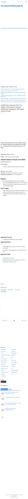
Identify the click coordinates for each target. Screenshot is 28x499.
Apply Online (6, 261)
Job (12, 357)
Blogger (16, 497)
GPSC (2, 357)
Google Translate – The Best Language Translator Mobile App (14, 98)
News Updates (14, 362)
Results (2, 370)
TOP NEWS (3, 376)
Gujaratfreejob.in (15, 494)
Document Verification (5, 355)
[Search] (26, 1)
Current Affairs (14, 353)
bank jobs (3, 351)
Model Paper (13, 360)
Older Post (23, 320)
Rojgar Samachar (4, 372)
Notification (3, 364)
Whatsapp (3, 291)
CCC (2, 353)
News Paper (3, 362)
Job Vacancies (4, 358)
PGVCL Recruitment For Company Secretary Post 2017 (13, 89)
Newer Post (4, 320)
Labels (10, 389)
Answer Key (3, 349)
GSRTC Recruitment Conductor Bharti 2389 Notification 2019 (14, 101)
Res (12, 368)
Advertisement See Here (8, 258)
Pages (4, 1)
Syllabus (2, 374)
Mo (12, 358)
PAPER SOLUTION (4, 366)
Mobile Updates (4, 360)
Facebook (3, 289)
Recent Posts (4, 389)
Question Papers (4, 368)
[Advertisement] (12, 16)
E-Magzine (13, 355)
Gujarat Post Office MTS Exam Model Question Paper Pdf (13, 100)
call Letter (13, 351)
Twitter (11, 289)
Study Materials (14, 372)
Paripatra (13, 366)
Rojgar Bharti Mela (14, 370)
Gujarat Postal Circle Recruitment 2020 (9, 90)
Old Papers (13, 364)
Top (12, 374)
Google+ (18, 289)
